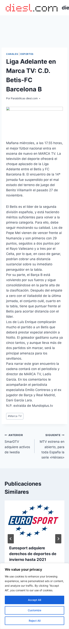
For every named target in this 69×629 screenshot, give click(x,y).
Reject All (34, 620)
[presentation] (34, 520)
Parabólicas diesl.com (24, 98)
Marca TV (15, 416)
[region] (34, 596)
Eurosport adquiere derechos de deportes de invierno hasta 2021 (32, 554)
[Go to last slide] (11, 538)
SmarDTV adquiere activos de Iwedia (17, 444)
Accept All (34, 599)
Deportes (27, 54)
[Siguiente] (58, 538)
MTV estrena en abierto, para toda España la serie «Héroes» (52, 446)
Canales (12, 54)
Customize (34, 610)
